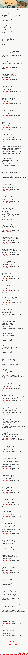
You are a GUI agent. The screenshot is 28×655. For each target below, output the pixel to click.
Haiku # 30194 (5, 533)
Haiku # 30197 (5, 492)
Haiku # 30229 (5, 91)
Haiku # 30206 (5, 375)
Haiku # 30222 (5, 176)
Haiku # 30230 (5, 79)
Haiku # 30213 (5, 290)
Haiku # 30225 (5, 139)
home (2, 9)
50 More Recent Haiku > (14, 644)
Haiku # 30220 (5, 201)
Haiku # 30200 (5, 451)
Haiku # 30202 (5, 424)
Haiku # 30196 (5, 504)
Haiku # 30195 (5, 516)
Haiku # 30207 (5, 363)
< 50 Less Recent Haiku (14, 641)
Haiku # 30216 (5, 254)
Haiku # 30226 (5, 127)
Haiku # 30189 (5, 598)
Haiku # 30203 (5, 412)
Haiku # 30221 (5, 189)
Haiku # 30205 (5, 388)
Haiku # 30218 (5, 230)
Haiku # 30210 (5, 326)
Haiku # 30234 (5, 31)
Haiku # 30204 (5, 400)
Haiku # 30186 (5, 635)
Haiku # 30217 (5, 242)
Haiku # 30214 (5, 278)
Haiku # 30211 (5, 314)
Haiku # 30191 (5, 572)
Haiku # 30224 (5, 151)
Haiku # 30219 (5, 218)
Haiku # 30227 (5, 115)
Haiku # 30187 (5, 623)
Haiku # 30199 (5, 468)
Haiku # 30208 (5, 351)
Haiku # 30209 (5, 339)
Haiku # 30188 (5, 610)
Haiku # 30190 (5, 583)
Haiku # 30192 (5, 560)
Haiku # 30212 (5, 302)
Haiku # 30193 (5, 547)
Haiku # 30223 (5, 164)
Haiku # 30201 (5, 438)
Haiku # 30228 (5, 103)
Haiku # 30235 (5, 19)
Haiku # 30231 (5, 67)
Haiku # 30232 (5, 55)
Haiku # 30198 (5, 480)
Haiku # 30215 (5, 266)
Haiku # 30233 (5, 43)
